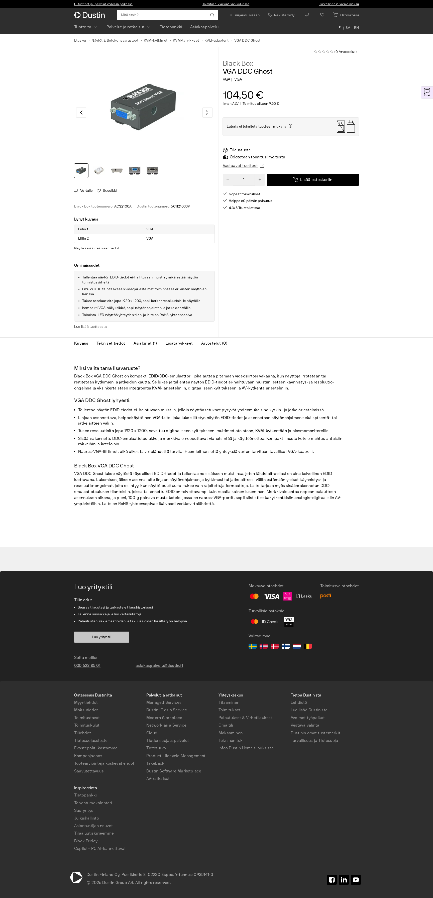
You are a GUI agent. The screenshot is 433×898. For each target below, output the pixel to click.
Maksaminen (231, 733)
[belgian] (308, 647)
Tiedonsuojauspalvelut (167, 740)
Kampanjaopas (88, 755)
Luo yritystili (102, 637)
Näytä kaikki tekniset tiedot (96, 248)
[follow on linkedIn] (344, 880)
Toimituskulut (87, 725)
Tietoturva (156, 748)
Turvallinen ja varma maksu (339, 4)
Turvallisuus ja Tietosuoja (314, 740)
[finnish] (286, 647)
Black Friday (85, 841)
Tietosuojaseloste (90, 740)
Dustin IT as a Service (166, 710)
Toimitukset (230, 710)
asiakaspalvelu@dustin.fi (159, 665)
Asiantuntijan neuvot (93, 825)
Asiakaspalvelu (204, 27)
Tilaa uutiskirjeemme (94, 833)
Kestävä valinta (305, 725)
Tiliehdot (82, 733)
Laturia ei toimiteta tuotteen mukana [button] (257, 126)
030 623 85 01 (87, 665)
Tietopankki (171, 27)
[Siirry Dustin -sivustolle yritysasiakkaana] (90, 15)
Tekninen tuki (231, 740)
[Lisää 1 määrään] (260, 180)
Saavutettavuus (89, 771)
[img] (290, 126)
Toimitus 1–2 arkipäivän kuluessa (225, 4)
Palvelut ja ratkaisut (125, 27)
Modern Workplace (164, 717)
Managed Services (163, 702)
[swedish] (253, 647)
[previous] (81, 113)
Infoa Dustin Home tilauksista (246, 748)
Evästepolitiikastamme (96, 748)
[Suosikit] (322, 15)
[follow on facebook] (332, 880)
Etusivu (80, 40)
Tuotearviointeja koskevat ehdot (104, 763)
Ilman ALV (231, 104)
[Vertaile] (307, 15)
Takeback (155, 763)
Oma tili (226, 725)
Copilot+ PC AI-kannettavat (100, 848)
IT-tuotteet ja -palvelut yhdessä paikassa (103, 4)
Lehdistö (299, 702)
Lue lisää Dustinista (309, 710)
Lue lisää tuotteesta (90, 327)
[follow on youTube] (356, 880)
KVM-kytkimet (155, 40)
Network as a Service (166, 725)
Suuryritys (83, 810)
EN (356, 28)
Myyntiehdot (86, 702)
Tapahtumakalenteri (93, 803)
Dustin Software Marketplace (173, 771)
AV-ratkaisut (158, 778)
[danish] (275, 647)
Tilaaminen (229, 702)
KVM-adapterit (216, 40)
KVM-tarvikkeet (186, 40)
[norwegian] (264, 647)
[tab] (83, 343)
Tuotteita (82, 27)
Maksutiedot (86, 710)
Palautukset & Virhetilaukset (245, 717)
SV (348, 28)
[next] (207, 113)
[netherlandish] (297, 647)
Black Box (238, 63)
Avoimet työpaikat (308, 717)
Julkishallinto (86, 818)
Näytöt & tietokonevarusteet (114, 40)
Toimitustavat (87, 717)
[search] (212, 15)
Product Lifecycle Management (176, 755)
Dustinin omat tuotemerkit (315, 733)
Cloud (151, 733)
